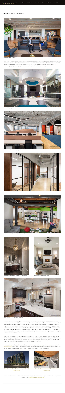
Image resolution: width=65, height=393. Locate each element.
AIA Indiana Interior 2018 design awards (36, 377)
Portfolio (36, 2)
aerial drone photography (49, 344)
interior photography (8, 346)
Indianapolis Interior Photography (13, 13)
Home (23, 2)
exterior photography (39, 344)
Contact (56, 2)
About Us (29, 2)
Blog (43, 2)
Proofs (49, 2)
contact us (11, 344)
